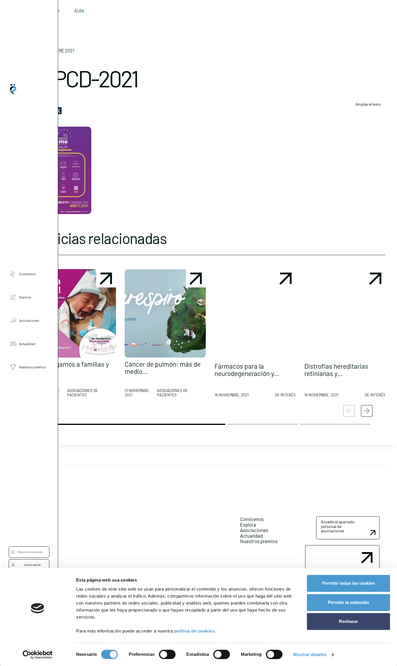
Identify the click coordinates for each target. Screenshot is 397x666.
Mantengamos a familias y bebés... (72, 367)
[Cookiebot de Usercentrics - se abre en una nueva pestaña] (37, 654)
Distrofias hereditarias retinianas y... (336, 369)
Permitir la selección (348, 602)
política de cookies (194, 630)
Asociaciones (29, 320)
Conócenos (27, 274)
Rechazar (348, 621)
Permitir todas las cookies (348, 583)
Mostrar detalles (310, 654)
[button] (75, 335)
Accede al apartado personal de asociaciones (338, 526)
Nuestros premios (32, 367)
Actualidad (27, 344)
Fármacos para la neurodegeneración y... (246, 369)
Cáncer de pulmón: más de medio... (163, 367)
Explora (25, 297)
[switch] (167, 654)
